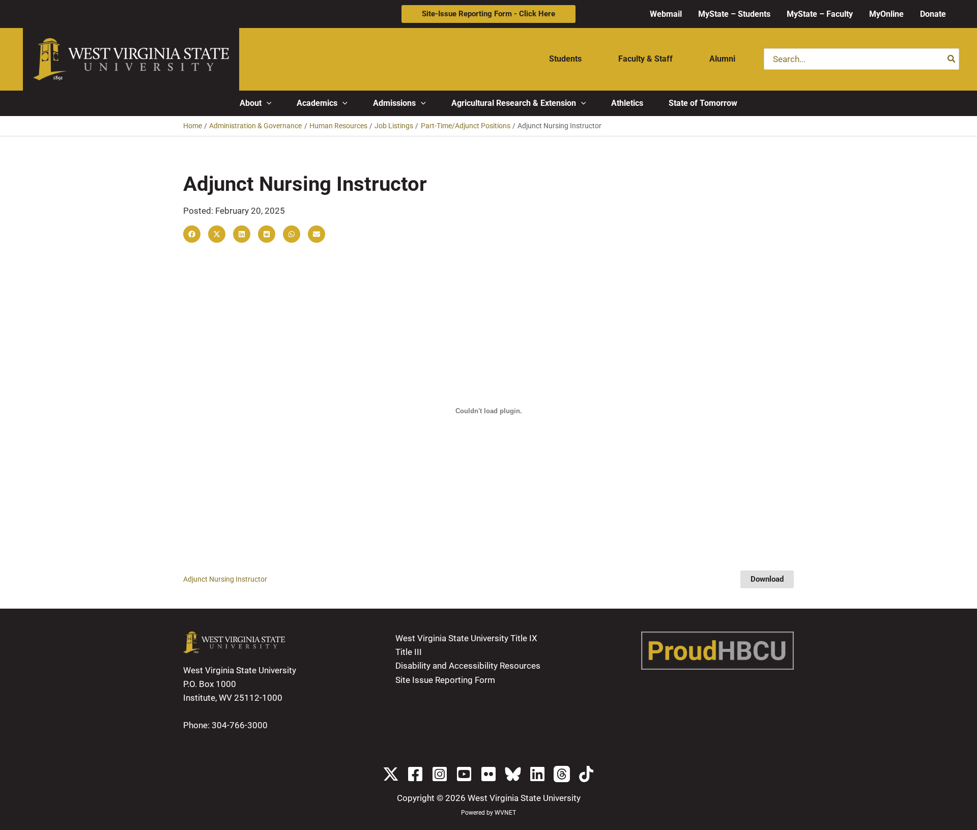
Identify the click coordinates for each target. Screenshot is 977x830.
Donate (933, 14)
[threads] (562, 774)
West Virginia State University (524, 798)
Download (767, 579)
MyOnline (886, 14)
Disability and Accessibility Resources (467, 666)
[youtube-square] (464, 774)
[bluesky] (513, 774)
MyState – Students (734, 14)
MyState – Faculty (820, 14)
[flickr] (488, 774)
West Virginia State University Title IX (466, 638)
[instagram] (440, 774)
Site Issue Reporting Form (445, 680)
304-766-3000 (240, 725)
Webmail (666, 14)
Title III (408, 652)
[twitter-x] (391, 774)
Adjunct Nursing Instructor (225, 579)
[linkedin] (537, 774)
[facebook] (415, 774)
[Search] (951, 59)
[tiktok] (586, 774)
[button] (488, 14)
